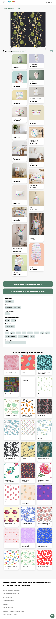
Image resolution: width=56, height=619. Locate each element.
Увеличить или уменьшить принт (28, 291)
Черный (7, 314)
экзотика (30, 333)
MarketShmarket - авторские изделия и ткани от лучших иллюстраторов (27, 583)
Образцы (5, 604)
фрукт (42, 333)
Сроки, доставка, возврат (10, 614)
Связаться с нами (8, 607)
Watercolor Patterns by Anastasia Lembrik (15, 343)
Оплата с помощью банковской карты (13, 611)
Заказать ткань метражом (28, 284)
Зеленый (13, 320)
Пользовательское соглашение (11, 590)
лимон (24, 333)
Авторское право (7, 597)
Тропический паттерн (10, 336)
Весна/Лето (17, 307)
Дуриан (32, 336)
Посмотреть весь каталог (12, 8)
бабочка (36, 333)
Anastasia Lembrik (20, 51)
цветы (12, 333)
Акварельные (8, 307)
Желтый (7, 320)
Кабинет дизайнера (8, 600)
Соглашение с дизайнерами (11, 593)
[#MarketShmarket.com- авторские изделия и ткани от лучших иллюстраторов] (11, 2)
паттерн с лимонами (23, 336)
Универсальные (9, 301)
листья (7, 333)
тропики (18, 333)
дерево (48, 333)
